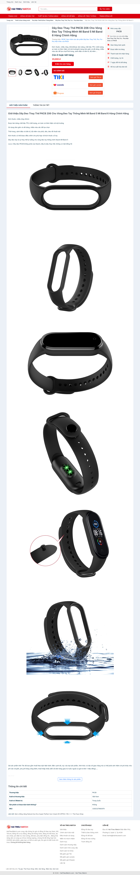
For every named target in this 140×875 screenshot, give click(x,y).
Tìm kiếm (106, 9)
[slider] (12, 72)
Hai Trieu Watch (81, 873)
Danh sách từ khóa (66, 851)
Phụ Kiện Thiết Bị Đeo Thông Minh (42, 20)
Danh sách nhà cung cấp (69, 848)
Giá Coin (56, 869)
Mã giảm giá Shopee (67, 860)
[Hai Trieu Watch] (17, 826)
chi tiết (41, 105)
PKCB (63, 39)
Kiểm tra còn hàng (63, 64)
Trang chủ (10, 2)
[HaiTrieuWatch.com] (19, 9)
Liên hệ (33, 2)
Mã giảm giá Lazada (67, 857)
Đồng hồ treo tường (87, 16)
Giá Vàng (42, 869)
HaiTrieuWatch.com (67, 873)
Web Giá (49, 869)
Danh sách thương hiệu (68, 845)
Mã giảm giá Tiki (66, 854)
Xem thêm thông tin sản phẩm (70, 779)
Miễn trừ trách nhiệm (67, 838)
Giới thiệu (26, 2)
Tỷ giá (20, 869)
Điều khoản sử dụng (67, 835)
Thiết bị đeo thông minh (48, 16)
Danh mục (18, 2)
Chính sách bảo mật (67, 832)
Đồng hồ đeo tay (27, 16)
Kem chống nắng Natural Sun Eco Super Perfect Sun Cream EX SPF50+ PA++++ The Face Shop (49, 814)
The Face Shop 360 (31, 869)
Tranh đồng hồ (105, 16)
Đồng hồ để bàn (68, 16)
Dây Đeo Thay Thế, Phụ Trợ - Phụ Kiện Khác (69, 20)
